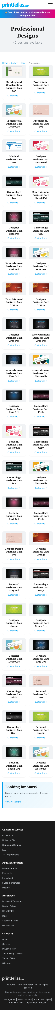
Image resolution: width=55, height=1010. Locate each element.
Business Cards (9, 868)
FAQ (4, 850)
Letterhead (7, 878)
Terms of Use (8, 958)
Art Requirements (10, 854)
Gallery (14, 63)
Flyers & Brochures (11, 882)
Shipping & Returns (11, 845)
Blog (4, 916)
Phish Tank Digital (42, 999)
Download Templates (12, 901)
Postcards (7, 873)
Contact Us (7, 835)
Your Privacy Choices (12, 953)
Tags (23, 63)
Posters (6, 887)
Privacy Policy (9, 948)
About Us (6, 939)
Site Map (6, 963)
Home (5, 63)
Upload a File (8, 840)
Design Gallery (9, 906)
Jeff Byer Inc (9, 999)
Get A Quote (8, 925)
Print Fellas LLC (16, 1002)
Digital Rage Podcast (36, 1002)
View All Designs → (14, 801)
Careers (6, 944)
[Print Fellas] (15, 5)
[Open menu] (50, 5)
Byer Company (24, 999)
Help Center (8, 911)
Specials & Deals (10, 920)
